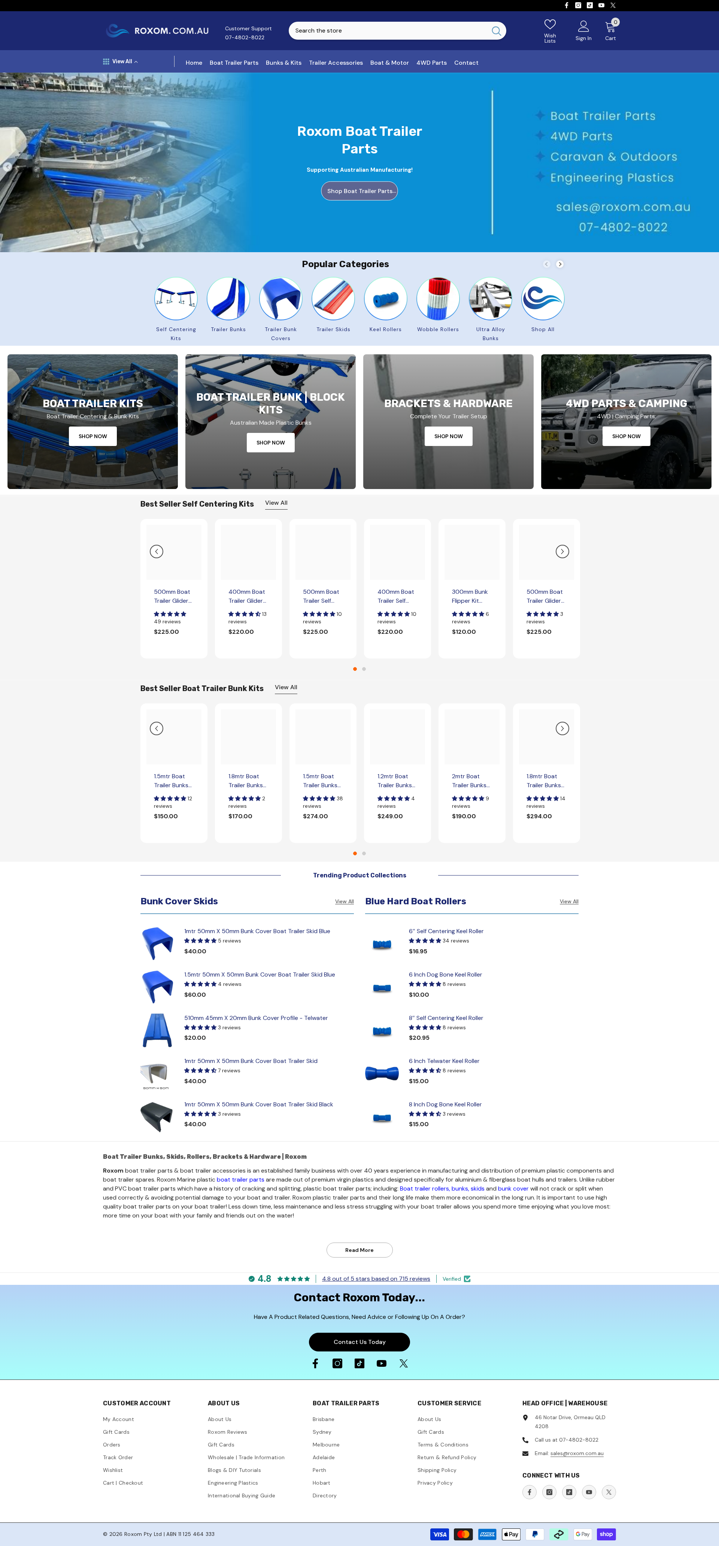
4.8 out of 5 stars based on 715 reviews (376, 1279)
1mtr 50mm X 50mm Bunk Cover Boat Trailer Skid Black (258, 1104)
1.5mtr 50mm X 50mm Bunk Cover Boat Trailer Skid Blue (259, 974)
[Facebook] (567, 5)
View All (276, 503)
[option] (174, 589)
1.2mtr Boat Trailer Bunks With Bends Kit (397, 781)
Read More (359, 1250)
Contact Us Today (360, 1342)
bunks (460, 1188)
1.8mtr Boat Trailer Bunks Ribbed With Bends (245, 781)
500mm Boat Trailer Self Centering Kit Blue (321, 596)
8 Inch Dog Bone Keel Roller (445, 1104)
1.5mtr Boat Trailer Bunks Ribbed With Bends (171, 781)
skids (478, 1188)
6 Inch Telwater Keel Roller (444, 1061)
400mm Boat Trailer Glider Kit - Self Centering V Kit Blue (246, 596)
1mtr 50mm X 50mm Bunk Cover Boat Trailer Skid (251, 1061)
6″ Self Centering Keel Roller (446, 931)
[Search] (397, 31)
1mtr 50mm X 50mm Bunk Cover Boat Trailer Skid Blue (257, 931)
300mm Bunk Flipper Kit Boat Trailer (470, 596)
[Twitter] (613, 5)
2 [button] (364, 669)
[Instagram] (578, 5)
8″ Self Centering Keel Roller (446, 1018)
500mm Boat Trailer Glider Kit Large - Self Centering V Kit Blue (174, 596)
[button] (156, 551)
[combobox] (388, 31)
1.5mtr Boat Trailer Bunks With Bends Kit (323, 781)
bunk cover (513, 1188)
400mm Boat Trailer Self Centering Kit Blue (395, 596)
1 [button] (355, 669)
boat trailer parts (240, 1179)
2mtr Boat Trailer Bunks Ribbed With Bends (469, 781)
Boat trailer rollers (424, 1188)
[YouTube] (601, 5)
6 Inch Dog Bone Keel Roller (445, 974)
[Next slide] (560, 264)
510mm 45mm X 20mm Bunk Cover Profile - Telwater (256, 1018)
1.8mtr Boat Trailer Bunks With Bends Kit (546, 781)
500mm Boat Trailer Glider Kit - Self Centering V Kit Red (545, 596)
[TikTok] (590, 5)
